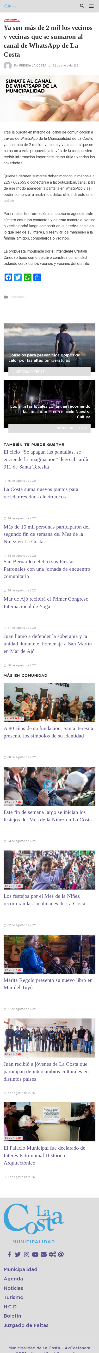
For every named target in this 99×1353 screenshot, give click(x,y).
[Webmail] (61, 1254)
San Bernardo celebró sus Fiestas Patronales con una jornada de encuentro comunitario (47, 568)
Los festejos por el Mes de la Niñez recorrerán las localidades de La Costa (44, 899)
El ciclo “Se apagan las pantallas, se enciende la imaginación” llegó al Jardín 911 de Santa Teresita (47, 459)
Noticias (13, 1288)
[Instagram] (26, 1254)
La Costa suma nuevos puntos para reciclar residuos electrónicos (41, 493)
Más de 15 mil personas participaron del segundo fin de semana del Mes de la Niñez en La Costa (47, 534)
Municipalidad (20, 1269)
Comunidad (12, 20)
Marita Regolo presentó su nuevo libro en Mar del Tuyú (48, 984)
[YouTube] (35, 1254)
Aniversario (13, 718)
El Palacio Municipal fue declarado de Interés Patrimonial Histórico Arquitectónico (44, 1155)
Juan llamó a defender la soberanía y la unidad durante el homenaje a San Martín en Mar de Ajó (48, 643)
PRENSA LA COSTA (32, 65)
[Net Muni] (52, 1254)
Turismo (13, 1297)
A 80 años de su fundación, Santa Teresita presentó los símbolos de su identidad (48, 732)
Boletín (12, 1316)
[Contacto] (44, 1254)
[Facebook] (9, 1254)
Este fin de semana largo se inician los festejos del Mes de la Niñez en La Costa (48, 816)
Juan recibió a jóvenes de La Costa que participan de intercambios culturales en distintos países (46, 1071)
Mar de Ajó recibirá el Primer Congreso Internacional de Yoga (46, 602)
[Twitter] (18, 1254)
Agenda (13, 1279)
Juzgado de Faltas (26, 1325)
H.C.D (10, 1307)
